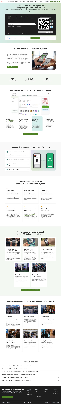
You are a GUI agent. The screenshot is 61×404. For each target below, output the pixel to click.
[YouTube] (28, 402)
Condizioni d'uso (29, 394)
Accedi (47, 1)
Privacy (28, 392)
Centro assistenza (47, 393)
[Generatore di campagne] (34, 24)
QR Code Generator (11, 1)
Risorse (36, 1)
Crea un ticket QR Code (12, 66)
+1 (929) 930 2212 (55, 391)
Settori (27, 1)
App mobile (37, 394)
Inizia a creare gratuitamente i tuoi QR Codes (30, 289)
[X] (26, 402)
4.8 (12, 38)
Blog (36, 391)
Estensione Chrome (38, 393)
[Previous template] (51, 19)
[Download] (47, 32)
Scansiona (16, 1)
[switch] (8, 33)
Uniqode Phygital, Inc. (7, 402)
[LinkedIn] (30, 402)
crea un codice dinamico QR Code (45, 17)
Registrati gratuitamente (55, 1)
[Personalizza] (52, 32)
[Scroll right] (36, 17)
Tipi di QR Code (21, 1)
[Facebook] (24, 402)
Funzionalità (32, 1)
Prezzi (41, 1)
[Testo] (49, 32)
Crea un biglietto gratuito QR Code (30, 133)
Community (45, 394)
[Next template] (51, 29)
